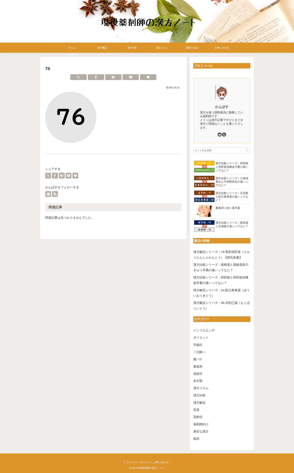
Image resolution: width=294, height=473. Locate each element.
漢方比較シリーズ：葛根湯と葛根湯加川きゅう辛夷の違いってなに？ (220, 267)
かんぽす (222, 107)
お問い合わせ (161, 462)
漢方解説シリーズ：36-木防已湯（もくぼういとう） (221, 305)
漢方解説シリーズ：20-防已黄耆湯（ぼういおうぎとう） (221, 293)
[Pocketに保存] (130, 77)
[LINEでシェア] (148, 77)
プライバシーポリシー (138, 462)
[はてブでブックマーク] (113, 77)
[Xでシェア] (78, 77)
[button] (247, 150)
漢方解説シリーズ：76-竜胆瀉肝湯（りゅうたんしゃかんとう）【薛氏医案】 (221, 254)
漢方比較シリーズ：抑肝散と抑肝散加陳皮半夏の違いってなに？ (220, 280)
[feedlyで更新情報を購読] (48, 194)
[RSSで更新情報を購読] (55, 194)
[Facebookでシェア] (96, 77)
